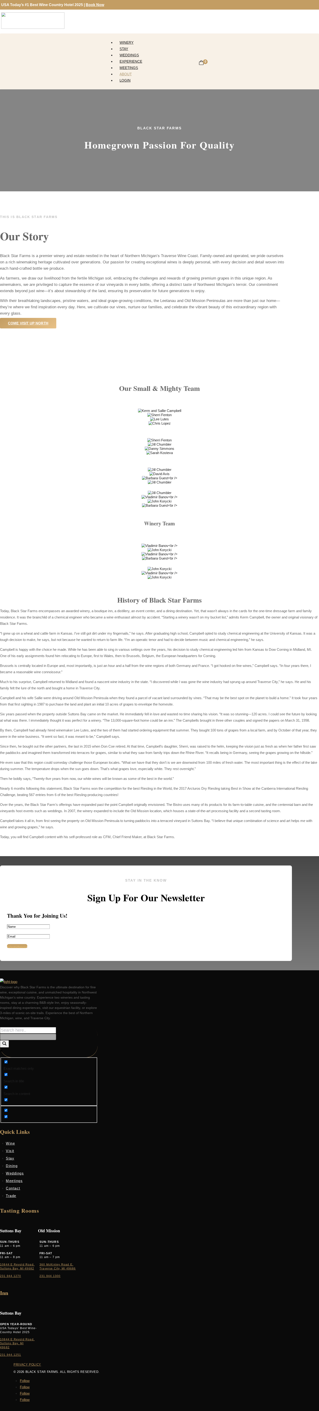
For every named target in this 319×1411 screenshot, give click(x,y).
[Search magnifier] (4, 1043)
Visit (10, 1151)
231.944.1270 (10, 1276)
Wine (10, 1143)
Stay (124, 49)
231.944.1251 (10, 1354)
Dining (12, 1166)
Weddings (129, 55)
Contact (13, 1188)
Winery (127, 42)
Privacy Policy (27, 1364)
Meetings (129, 68)
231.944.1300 (49, 1276)
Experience (131, 61)
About (126, 74)
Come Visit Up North (28, 323)
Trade (11, 1196)
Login (125, 80)
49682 (5, 1347)
